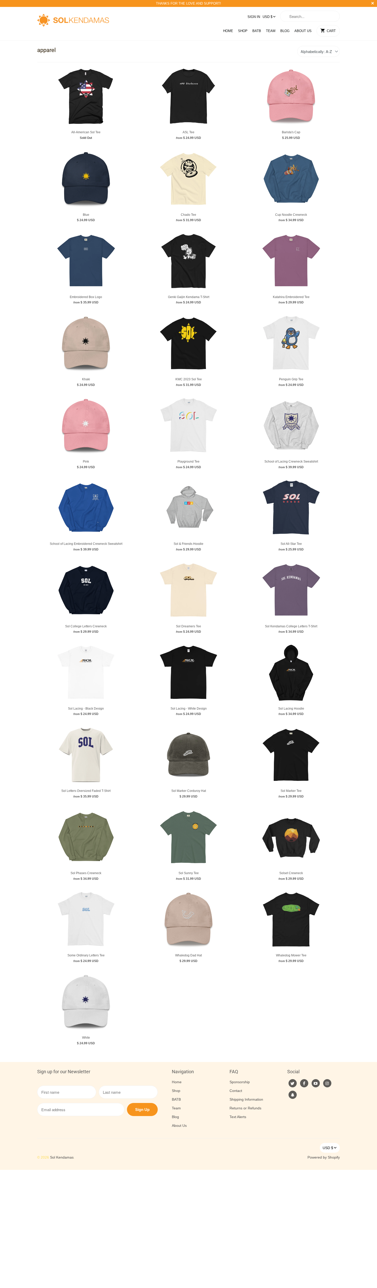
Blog (285, 31)
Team (270, 31)
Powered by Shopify (323, 1157)
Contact (236, 1091)
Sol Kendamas (62, 1157)
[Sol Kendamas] (73, 19)
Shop (242, 31)
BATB (256, 31)
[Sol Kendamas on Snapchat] (293, 1095)
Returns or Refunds (245, 1108)
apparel (46, 50)
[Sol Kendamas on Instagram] (327, 1083)
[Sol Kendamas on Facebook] (304, 1083)
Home (228, 31)
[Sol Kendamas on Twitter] (293, 1083)
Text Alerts (238, 1117)
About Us (303, 31)
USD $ (267, 17)
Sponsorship (240, 1082)
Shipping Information (246, 1099)
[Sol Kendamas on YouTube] (316, 1083)
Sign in (253, 17)
